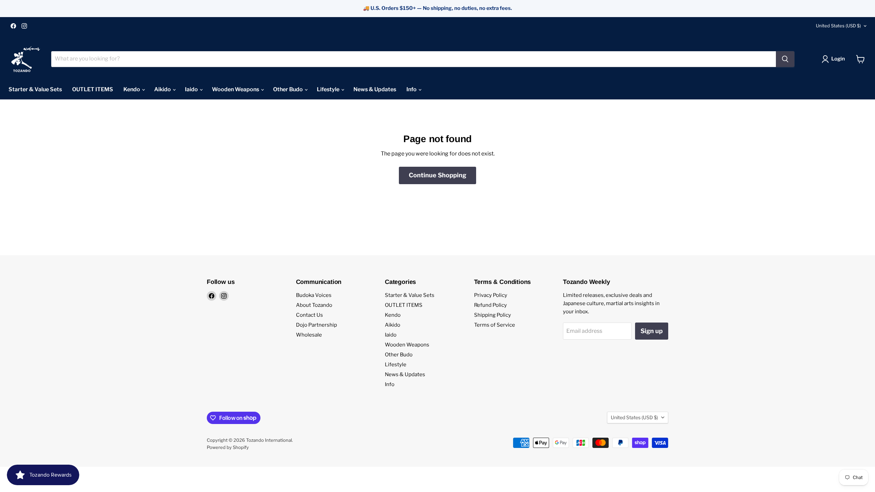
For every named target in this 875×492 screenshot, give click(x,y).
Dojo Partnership (316, 325)
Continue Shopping (437, 175)
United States (838, 25)
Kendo (132, 89)
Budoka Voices (314, 295)
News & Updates (374, 89)
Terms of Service (494, 325)
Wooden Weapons (236, 89)
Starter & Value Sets (35, 89)
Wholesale (309, 335)
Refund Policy (490, 305)
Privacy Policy (490, 295)
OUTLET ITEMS (92, 89)
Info (412, 89)
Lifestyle (328, 89)
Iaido (192, 89)
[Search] (785, 59)
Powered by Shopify (228, 447)
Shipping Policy (492, 315)
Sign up (652, 330)
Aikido (163, 89)
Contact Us (309, 315)
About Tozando (314, 305)
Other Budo (288, 89)
